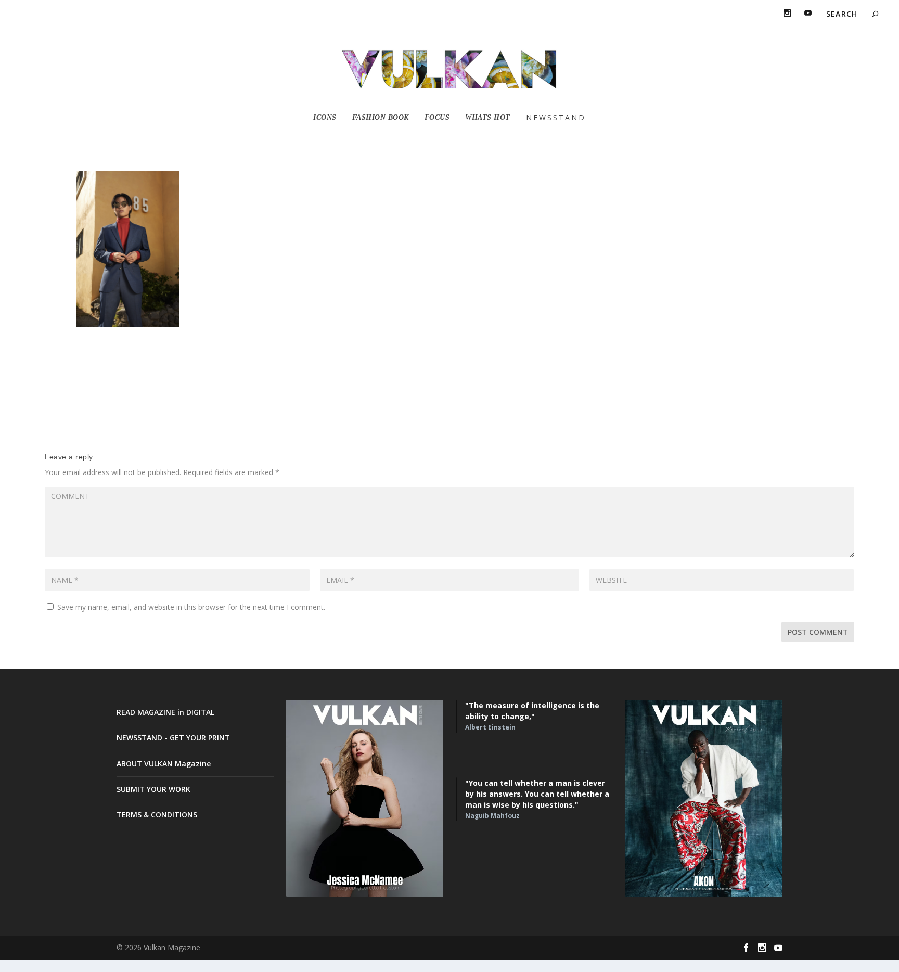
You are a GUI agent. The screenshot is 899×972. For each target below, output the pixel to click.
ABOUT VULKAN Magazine (164, 764)
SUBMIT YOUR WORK (153, 789)
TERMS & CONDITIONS (157, 815)
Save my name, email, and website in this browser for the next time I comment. (191, 607)
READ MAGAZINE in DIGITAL (165, 712)
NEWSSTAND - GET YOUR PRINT (173, 738)
